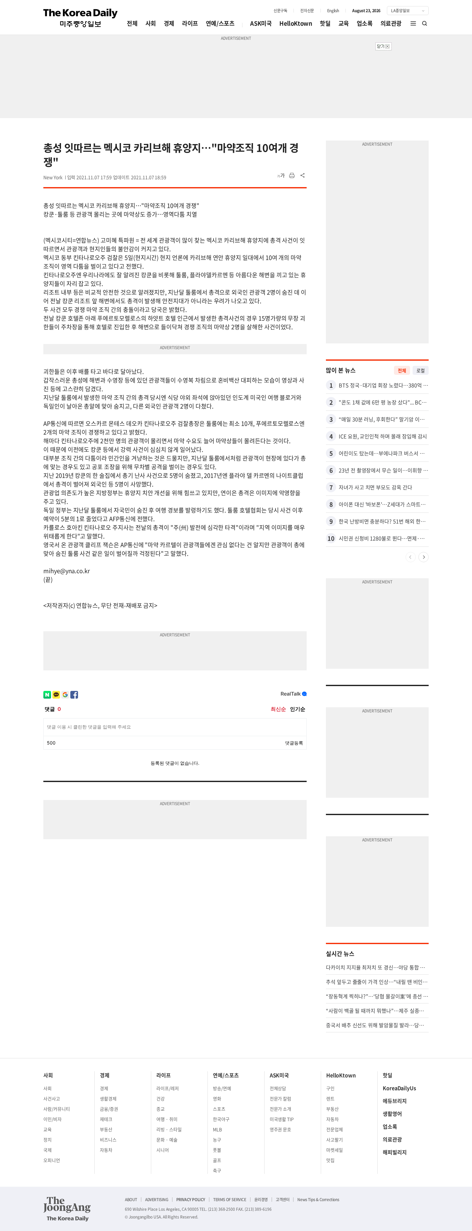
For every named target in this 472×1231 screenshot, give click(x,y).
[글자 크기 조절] (281, 175)
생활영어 (392, 1113)
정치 (47, 1139)
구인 (330, 1088)
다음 (423, 557)
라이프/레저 (167, 1088)
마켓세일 (334, 1150)
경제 (169, 23)
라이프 (190, 23)
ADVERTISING (156, 1199)
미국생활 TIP (282, 1119)
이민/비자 (52, 1119)
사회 (150, 23)
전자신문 (307, 10)
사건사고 (51, 1098)
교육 (343, 23)
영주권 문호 (281, 1129)
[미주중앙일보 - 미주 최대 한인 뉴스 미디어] (80, 18)
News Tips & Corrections (318, 1199)
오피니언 (51, 1160)
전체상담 (278, 1088)
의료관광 (391, 23)
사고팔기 (334, 1139)
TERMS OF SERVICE (229, 1199)
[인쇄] (292, 175)
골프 (217, 1160)
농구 (217, 1139)
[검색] (425, 23)
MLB (217, 1129)
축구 (217, 1170)
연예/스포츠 (220, 23)
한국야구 (221, 1119)
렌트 (330, 1098)
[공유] (303, 175)
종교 (160, 1109)
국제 (47, 1150)
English (333, 10)
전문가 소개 (281, 1109)
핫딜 (325, 23)
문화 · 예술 (167, 1139)
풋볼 (217, 1150)
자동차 (106, 1150)
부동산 (106, 1129)
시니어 (162, 1150)
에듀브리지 (395, 1101)
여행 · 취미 (167, 1119)
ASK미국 (261, 23)
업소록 (365, 23)
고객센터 (282, 1199)
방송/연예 (222, 1088)
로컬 (420, 370)
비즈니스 (108, 1139)
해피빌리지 (395, 1152)
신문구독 (280, 10)
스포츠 (219, 1109)
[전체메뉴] (413, 23)
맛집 (330, 1160)
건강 (160, 1098)
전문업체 (334, 1129)
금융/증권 (109, 1109)
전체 (132, 23)
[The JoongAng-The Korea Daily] (67, 1208)
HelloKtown (295, 23)
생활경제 (108, 1098)
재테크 (106, 1119)
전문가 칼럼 (281, 1098)
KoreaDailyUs (399, 1088)
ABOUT (131, 1199)
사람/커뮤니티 (56, 1109)
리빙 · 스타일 (169, 1129)
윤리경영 (261, 1199)
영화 (217, 1098)
